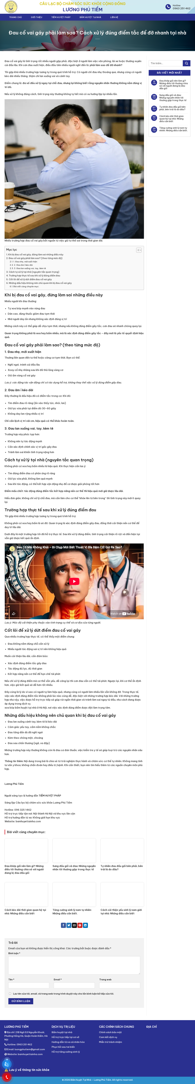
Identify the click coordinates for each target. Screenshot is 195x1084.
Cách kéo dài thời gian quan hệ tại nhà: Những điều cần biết (171, 119)
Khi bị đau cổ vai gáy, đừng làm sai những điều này (35, 254)
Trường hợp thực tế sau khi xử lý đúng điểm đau (34, 275)
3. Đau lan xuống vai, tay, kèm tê (30, 268)
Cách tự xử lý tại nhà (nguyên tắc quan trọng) (34, 272)
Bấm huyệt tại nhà (90, 17)
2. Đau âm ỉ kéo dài (23, 265)
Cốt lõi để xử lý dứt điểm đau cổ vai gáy (30, 279)
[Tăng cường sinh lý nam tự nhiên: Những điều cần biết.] (74, 894)
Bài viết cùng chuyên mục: (26, 286)
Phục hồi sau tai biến (63, 1046)
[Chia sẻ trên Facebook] (63, 925)
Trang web (105, 979)
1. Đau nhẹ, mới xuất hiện (25, 261)
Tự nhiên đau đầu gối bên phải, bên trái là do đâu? (172, 108)
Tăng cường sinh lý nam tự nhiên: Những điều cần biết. (173, 129)
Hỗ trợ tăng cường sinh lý (66, 1051)
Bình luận (14, 953)
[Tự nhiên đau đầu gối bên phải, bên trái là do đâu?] (122, 850)
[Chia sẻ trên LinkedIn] (85, 925)
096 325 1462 (22, 809)
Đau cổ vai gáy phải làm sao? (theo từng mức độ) (35, 258)
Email (58, 979)
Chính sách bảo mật (110, 1032)
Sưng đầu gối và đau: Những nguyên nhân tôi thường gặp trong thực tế (172, 98)
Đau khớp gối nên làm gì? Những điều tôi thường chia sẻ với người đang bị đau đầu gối (24, 869)
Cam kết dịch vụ (108, 1037)
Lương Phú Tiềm (14, 783)
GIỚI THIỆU (36, 17)
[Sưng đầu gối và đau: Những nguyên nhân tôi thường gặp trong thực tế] (74, 850)
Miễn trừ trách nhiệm (110, 1042)
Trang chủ (15, 17)
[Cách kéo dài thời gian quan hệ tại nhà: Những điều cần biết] (26, 894)
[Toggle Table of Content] (137, 250)
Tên (11, 979)
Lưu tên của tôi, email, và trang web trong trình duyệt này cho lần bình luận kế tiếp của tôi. (63, 993)
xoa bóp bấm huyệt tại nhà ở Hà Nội (26, 707)
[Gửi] (186, 63)
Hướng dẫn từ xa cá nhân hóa (68, 1042)
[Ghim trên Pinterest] (79, 925)
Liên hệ (114, 17)
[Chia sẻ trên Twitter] (68, 925)
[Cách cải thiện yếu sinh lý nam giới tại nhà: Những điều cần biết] (122, 894)
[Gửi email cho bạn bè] (74, 925)
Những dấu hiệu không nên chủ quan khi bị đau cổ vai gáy (40, 283)
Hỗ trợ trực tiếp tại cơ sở (65, 1037)
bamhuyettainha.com (28, 821)
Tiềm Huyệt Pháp (61, 17)
